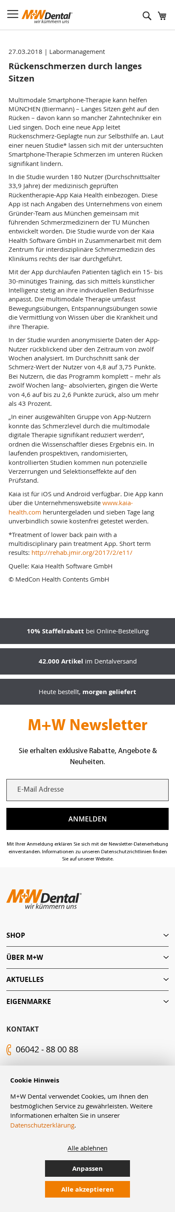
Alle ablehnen (87, 1148)
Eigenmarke (28, 1001)
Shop (15, 935)
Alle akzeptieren (87, 1189)
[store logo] (47, 16)
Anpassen (87, 1168)
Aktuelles (25, 979)
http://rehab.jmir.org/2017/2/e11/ (82, 552)
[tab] (87, 935)
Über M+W (24, 957)
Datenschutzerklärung (42, 1125)
